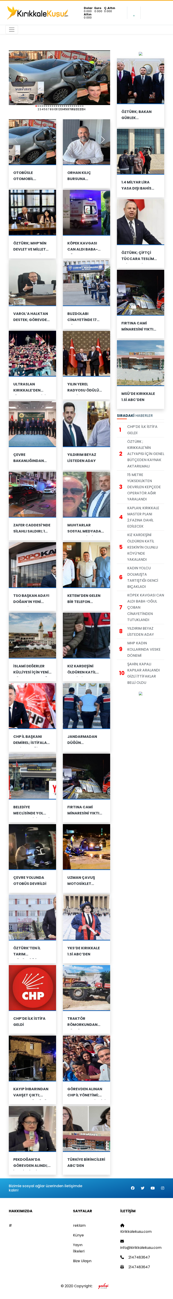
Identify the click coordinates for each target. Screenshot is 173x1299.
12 (58, 106)
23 (80, 106)
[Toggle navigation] (11, 29)
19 (72, 106)
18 (70, 106)
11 (56, 106)
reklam (79, 1225)
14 (62, 106)
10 (54, 106)
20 (74, 106)
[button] (103, 139)
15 (64, 106)
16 (66, 106)
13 (60, 106)
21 (76, 106)
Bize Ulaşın (82, 1261)
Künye (78, 1235)
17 (68, 106)
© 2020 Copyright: (77, 1286)
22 (78, 106)
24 (82, 106)
